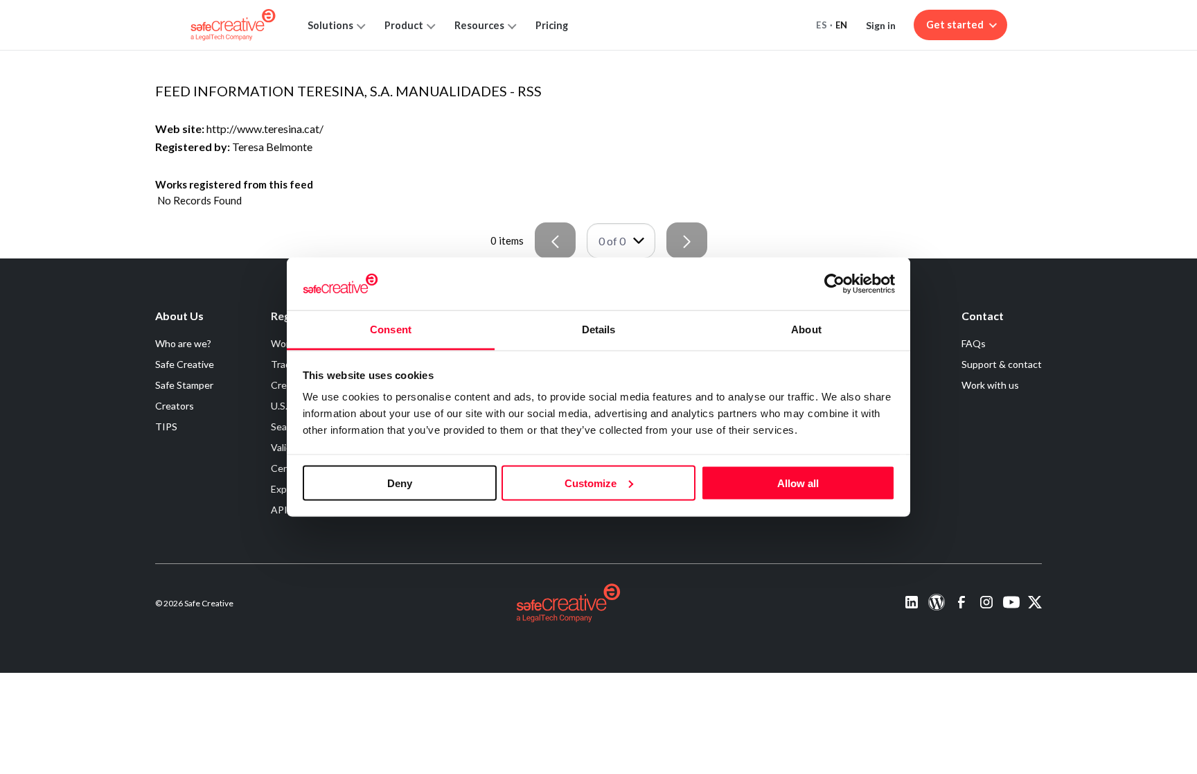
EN (841, 24)
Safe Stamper (184, 385)
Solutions (330, 25)
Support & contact (1001, 364)
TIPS (166, 426)
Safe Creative (184, 364)
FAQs (973, 343)
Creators (174, 406)
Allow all (798, 483)
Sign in (881, 25)
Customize (591, 483)
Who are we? (183, 343)
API (279, 510)
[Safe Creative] (233, 25)
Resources (479, 25)
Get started (955, 24)
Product (403, 25)
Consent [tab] (390, 329)
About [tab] (806, 329)
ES (821, 24)
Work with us (990, 385)
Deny (399, 483)
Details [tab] (599, 329)
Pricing (551, 25)
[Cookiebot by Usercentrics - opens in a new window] (834, 283)
